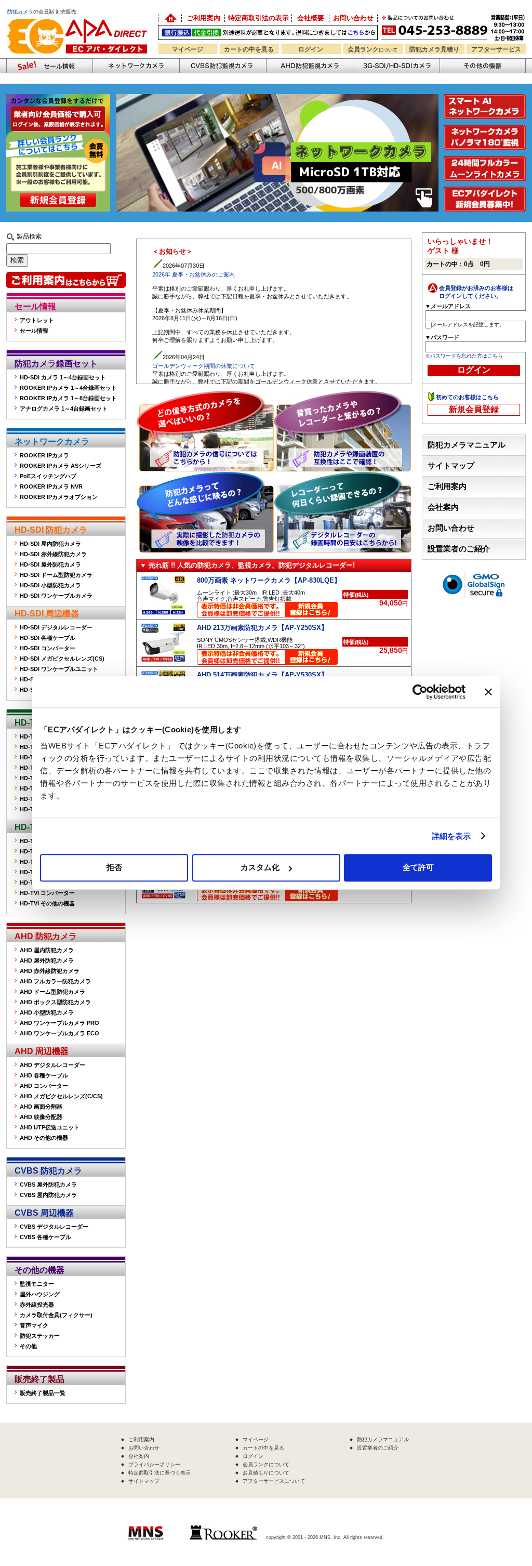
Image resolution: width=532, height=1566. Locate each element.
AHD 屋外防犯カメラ (47, 960)
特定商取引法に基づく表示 (159, 1473)
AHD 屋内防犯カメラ (47, 950)
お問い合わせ (353, 18)
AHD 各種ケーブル (44, 1075)
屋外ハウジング (40, 1294)
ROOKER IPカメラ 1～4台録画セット (68, 388)
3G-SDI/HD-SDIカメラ (396, 65)
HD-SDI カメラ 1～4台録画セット (63, 377)
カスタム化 (260, 867)
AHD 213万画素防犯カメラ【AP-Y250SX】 (262, 627)
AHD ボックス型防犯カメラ (55, 1002)
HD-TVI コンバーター (47, 893)
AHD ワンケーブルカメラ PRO (59, 1023)
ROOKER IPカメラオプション (59, 497)
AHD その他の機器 (44, 1138)
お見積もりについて (266, 1473)
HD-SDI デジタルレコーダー (56, 627)
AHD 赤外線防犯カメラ (49, 971)
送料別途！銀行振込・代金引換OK (268, 32)
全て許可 (418, 867)
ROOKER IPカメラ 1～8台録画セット (68, 398)
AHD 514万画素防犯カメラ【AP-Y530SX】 (262, 675)
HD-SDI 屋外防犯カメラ (50, 564)
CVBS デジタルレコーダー (54, 1226)
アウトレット (37, 320)
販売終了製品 (39, 1379)
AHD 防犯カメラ (46, 936)
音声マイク (34, 1325)
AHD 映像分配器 (41, 1117)
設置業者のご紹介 (459, 549)
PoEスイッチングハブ (48, 476)
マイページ (187, 49)
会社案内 (443, 507)
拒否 (114, 867)
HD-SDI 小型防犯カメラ (50, 585)
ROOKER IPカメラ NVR (51, 486)
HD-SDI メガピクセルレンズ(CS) (62, 658)
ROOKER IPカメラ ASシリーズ (60, 466)
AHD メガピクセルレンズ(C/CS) (61, 1096)
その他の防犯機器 (483, 65)
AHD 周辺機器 (42, 1051)
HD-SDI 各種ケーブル (47, 638)
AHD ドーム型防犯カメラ (52, 992)
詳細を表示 (451, 836)
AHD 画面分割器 (41, 1106)
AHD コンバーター (44, 1086)
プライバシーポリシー (154, 1464)
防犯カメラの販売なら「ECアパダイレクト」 (79, 17)
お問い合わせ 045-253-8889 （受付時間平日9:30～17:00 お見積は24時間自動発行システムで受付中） (454, 26)
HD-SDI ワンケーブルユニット (59, 669)
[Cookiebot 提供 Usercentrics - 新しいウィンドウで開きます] (420, 692)
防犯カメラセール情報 (49, 65)
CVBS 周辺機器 (44, 1212)
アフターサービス (496, 49)
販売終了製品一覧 (42, 1393)
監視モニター (37, 1284)
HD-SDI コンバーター (47, 648)
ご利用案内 (203, 18)
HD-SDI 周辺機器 (47, 613)
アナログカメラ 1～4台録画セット (64, 408)
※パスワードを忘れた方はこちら (464, 356)
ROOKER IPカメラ (44, 455)
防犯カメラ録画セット (56, 363)
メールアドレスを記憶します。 (468, 324)
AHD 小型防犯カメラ (47, 1012)
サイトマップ (451, 466)
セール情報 (35, 306)
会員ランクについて (266, 1464)
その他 (28, 1346)
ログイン (310, 49)
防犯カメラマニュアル (467, 445)
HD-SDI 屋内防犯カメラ (50, 544)
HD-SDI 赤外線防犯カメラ (53, 554)
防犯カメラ (20, 12)
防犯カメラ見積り (434, 49)
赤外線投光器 (37, 1304)
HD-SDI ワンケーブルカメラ (56, 596)
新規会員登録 (474, 409)
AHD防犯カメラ (309, 65)
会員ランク (372, 49)
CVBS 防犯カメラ (48, 1170)
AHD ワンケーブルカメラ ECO (59, 1033)
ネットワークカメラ (135, 65)
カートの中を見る (249, 49)
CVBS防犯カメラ (222, 65)
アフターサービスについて (274, 1481)
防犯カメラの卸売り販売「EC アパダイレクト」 (170, 18)
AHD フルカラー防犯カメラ (55, 981)
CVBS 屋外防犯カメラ (48, 1184)
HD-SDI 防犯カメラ (51, 529)
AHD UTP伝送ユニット (49, 1127)
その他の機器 (39, 1270)
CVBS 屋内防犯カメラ (48, 1195)
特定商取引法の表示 (258, 18)
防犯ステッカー (40, 1336)
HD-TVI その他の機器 (47, 903)
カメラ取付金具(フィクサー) (56, 1315)
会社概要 (310, 18)
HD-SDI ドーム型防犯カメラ (56, 575)
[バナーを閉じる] (488, 691)
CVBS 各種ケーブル (45, 1237)
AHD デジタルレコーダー (52, 1065)
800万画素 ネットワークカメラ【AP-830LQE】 (269, 580)
